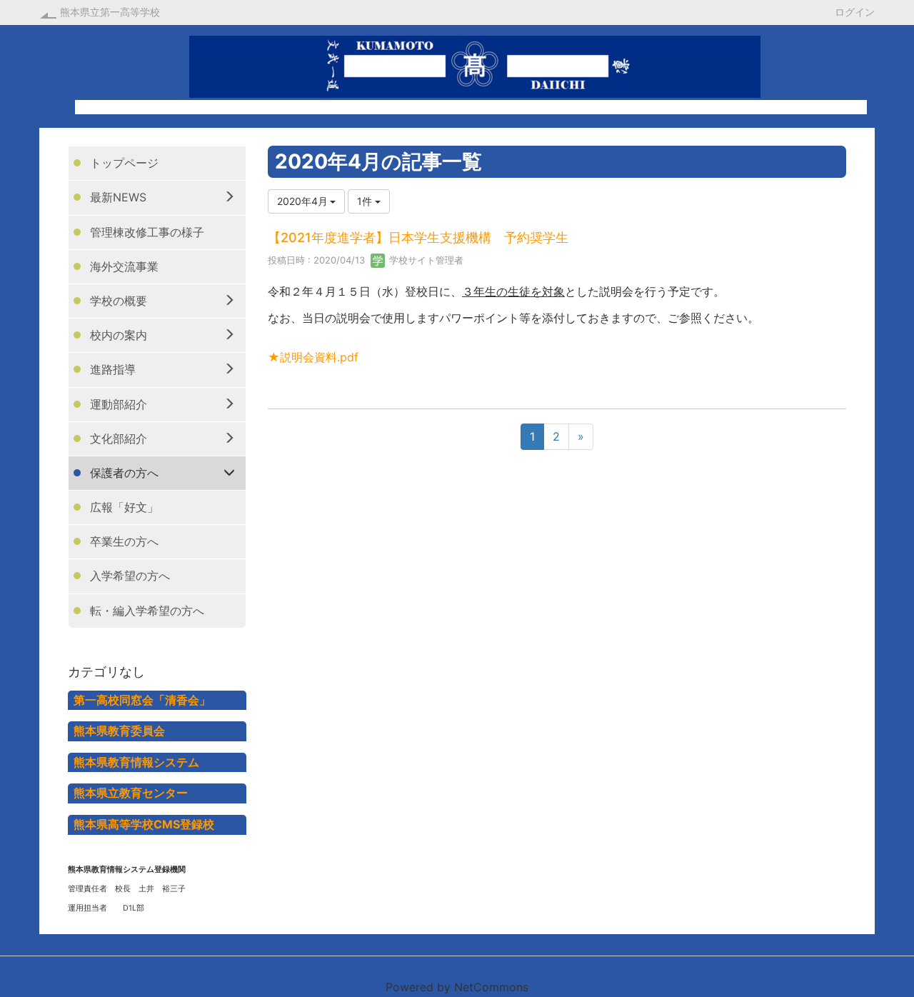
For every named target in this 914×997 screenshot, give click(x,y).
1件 (366, 201)
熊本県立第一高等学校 (110, 12)
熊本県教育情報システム (136, 762)
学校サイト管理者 (424, 260)
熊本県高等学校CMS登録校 (144, 824)
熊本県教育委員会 (119, 730)
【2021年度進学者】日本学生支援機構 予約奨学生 (418, 237)
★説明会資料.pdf (313, 357)
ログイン (855, 11)
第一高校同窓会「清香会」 (142, 700)
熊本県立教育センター (131, 793)
